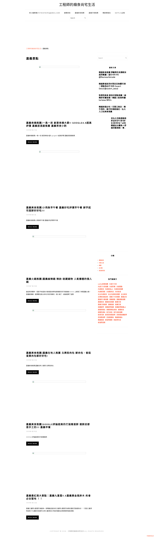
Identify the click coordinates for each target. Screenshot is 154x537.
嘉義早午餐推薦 (103, 299)
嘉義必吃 (124, 297)
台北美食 (124, 294)
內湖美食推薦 (118, 289)
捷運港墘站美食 (111, 309)
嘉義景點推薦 (121, 299)
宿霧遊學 (101, 307)
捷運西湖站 (101, 312)
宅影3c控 (101, 262)
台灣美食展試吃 (103, 297)
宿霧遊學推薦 (109, 307)
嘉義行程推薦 (102, 304)
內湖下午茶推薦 (103, 286)
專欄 (100, 265)
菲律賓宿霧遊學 (122, 315)
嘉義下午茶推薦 (114, 297)
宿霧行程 (118, 304)
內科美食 (118, 291)
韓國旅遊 (101, 320)
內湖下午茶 (113, 284)
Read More (32, 142)
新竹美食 (109, 312)
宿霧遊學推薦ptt (120, 307)
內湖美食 (101, 289)
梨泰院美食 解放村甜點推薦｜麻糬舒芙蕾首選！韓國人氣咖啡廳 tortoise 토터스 (112, 97)
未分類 (101, 268)
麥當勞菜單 (101, 322)
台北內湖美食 (102, 294)
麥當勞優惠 (108, 320)
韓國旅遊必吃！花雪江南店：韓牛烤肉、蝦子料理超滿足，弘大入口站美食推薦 (112, 109)
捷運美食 (121, 309)
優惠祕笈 (101, 260)
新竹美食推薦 (118, 312)
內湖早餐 (112, 286)
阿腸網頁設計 (150, 536)
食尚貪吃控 (102, 270)
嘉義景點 (112, 299)
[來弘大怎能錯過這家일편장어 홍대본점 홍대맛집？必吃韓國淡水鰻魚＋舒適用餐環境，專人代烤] (103, 184)
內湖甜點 (119, 286)
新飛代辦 (101, 315)
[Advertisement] (77, 33)
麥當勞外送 (117, 320)
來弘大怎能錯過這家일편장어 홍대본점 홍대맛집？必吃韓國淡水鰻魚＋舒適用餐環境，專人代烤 (118, 124)
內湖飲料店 (110, 291)
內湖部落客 (101, 291)
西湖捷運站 (110, 317)
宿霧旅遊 (111, 304)
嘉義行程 (118, 302)
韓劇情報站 (118, 317)
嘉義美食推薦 (109, 302)
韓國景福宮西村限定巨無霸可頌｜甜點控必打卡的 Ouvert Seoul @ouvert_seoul (112, 86)
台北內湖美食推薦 (114, 294)
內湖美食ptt (109, 289)
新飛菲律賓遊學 (110, 315)
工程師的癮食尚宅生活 (77, 5)
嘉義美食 (101, 302)
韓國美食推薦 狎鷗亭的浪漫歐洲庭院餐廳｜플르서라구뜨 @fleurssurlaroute (112, 74)
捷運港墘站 (101, 309)
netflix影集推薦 (103, 284)
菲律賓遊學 (101, 317)
